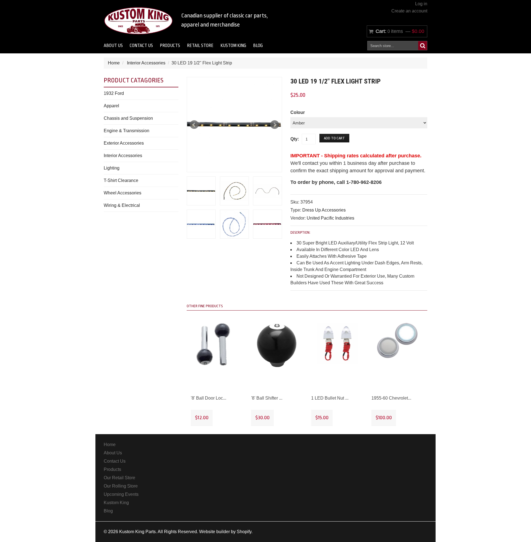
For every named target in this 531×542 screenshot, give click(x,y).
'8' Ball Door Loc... (208, 398)
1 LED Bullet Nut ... (329, 398)
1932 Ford (114, 93)
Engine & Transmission (126, 130)
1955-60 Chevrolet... (391, 398)
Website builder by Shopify (225, 531)
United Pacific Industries (330, 218)
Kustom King (233, 45)
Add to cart (334, 138)
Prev (194, 124)
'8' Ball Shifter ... (266, 398)
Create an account (409, 11)
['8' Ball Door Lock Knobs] (217, 344)
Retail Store (200, 45)
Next (274, 124)
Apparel (111, 105)
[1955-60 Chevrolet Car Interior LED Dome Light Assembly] (397, 340)
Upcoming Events (121, 494)
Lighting (111, 168)
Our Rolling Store (121, 486)
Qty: (294, 139)
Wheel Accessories (122, 193)
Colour (297, 112)
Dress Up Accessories (324, 210)
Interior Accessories (146, 63)
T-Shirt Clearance (121, 180)
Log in (421, 3)
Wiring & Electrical (122, 205)
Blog (258, 45)
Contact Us (141, 45)
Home (114, 63)
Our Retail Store (119, 477)
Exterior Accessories (124, 143)
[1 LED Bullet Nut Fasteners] (337, 343)
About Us (113, 45)
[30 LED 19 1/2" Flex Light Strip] (234, 124)
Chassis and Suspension (128, 118)
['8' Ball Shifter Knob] (277, 345)
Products (170, 45)
